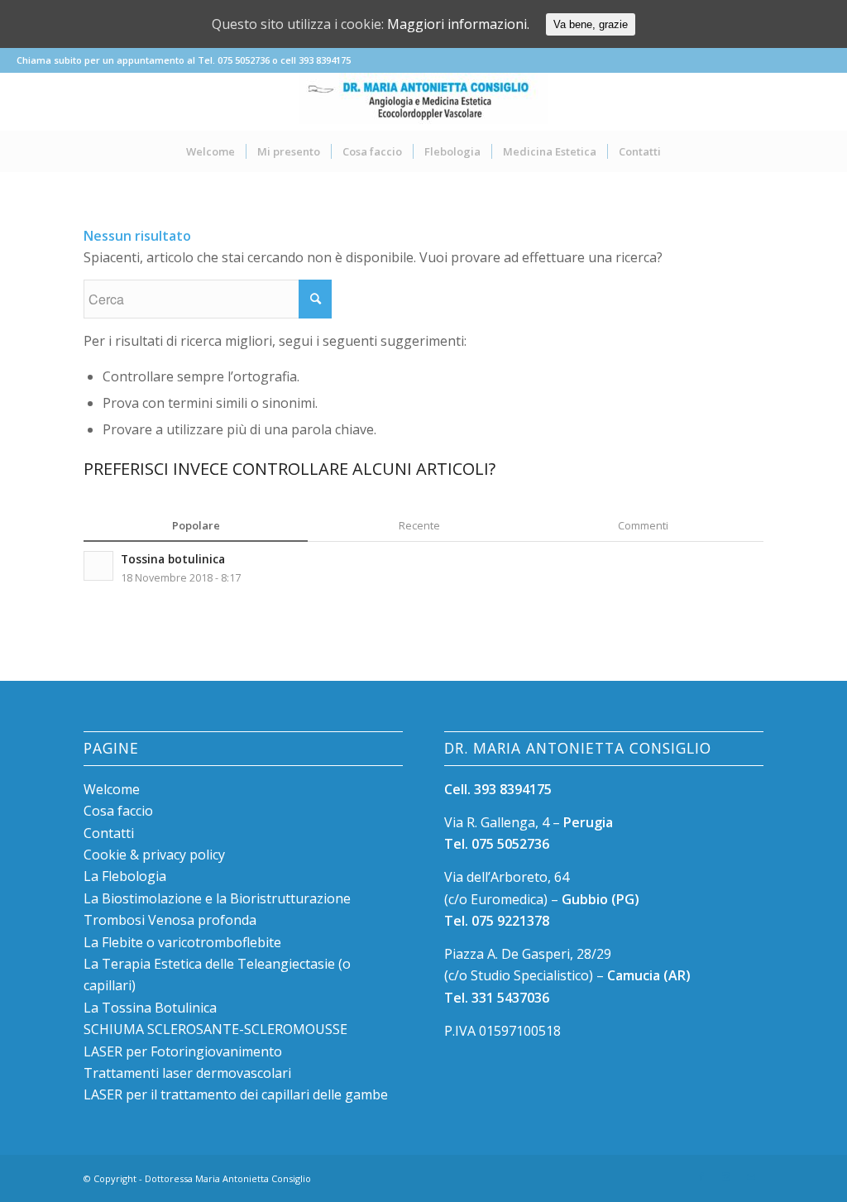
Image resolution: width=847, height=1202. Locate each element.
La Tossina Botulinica (150, 1007)
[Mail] (751, 1176)
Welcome (112, 789)
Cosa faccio (118, 811)
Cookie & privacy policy (154, 854)
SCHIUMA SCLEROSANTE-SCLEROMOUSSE (215, 1029)
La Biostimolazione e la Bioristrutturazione (217, 898)
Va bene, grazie (590, 24)
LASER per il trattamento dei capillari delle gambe (236, 1094)
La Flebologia (125, 876)
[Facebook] (701, 1176)
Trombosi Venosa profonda (170, 920)
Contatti (109, 833)
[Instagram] (726, 1176)
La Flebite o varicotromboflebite (182, 942)
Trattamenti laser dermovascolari (187, 1073)
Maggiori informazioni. (458, 24)
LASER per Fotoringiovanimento (183, 1051)
